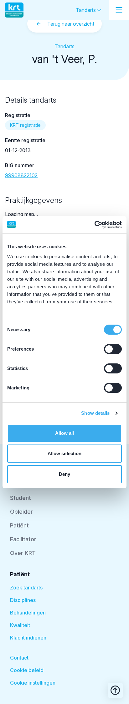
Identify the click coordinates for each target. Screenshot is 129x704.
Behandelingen (28, 612)
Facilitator (23, 539)
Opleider (21, 511)
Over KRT (23, 553)
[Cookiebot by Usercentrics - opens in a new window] (94, 225)
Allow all (64, 433)
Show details (95, 413)
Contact (19, 658)
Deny (64, 474)
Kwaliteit (20, 625)
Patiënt (19, 525)
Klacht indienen (28, 638)
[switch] (113, 349)
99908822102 (21, 175)
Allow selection (65, 453)
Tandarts (86, 10)
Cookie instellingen (32, 683)
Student (20, 498)
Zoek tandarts (26, 587)
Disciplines (23, 600)
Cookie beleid (27, 670)
